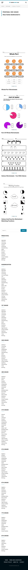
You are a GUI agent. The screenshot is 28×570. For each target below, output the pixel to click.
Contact (22, 562)
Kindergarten (6, 264)
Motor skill (3, 285)
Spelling (3, 258)
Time (2, 334)
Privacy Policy (8, 562)
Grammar (3, 246)
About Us (15, 562)
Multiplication (4, 390)
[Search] (26, 2)
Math (2, 249)
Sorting (3, 296)
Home (6, 560)
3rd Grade (4, 372)
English (3, 245)
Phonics (3, 251)
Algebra (3, 453)
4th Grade (5, 410)
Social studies (4, 440)
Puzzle (3, 252)
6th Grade (4, 482)
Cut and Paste (4, 275)
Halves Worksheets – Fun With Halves (13, 176)
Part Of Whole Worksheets (10, 133)
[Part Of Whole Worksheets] (14, 112)
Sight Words (4, 293)
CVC (2, 276)
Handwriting (4, 248)
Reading (3, 254)
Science (3, 255)
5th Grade (4, 449)
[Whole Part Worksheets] (14, 69)
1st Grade (4, 305)
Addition (3, 269)
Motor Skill (4, 428)
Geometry (3, 279)
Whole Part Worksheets (9, 89)
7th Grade (4, 513)
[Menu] (2, 2)
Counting (3, 243)
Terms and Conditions (15, 560)
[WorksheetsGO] (14, 2)
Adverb (3, 378)
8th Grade (4, 535)
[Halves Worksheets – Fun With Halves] (14, 155)
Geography (4, 349)
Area (2, 379)
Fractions (3, 382)
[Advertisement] (14, 34)
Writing (3, 260)
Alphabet (3, 240)
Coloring (3, 241)
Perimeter (3, 391)
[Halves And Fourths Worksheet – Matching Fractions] (14, 198)
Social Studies (4, 257)
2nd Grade (5, 340)
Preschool (5, 235)
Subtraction (4, 299)
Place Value (4, 394)
